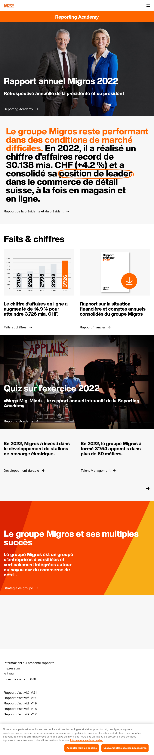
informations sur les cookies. (86, 740)
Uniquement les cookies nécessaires (124, 748)
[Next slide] (148, 488)
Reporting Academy (77, 16)
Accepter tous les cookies (81, 748)
